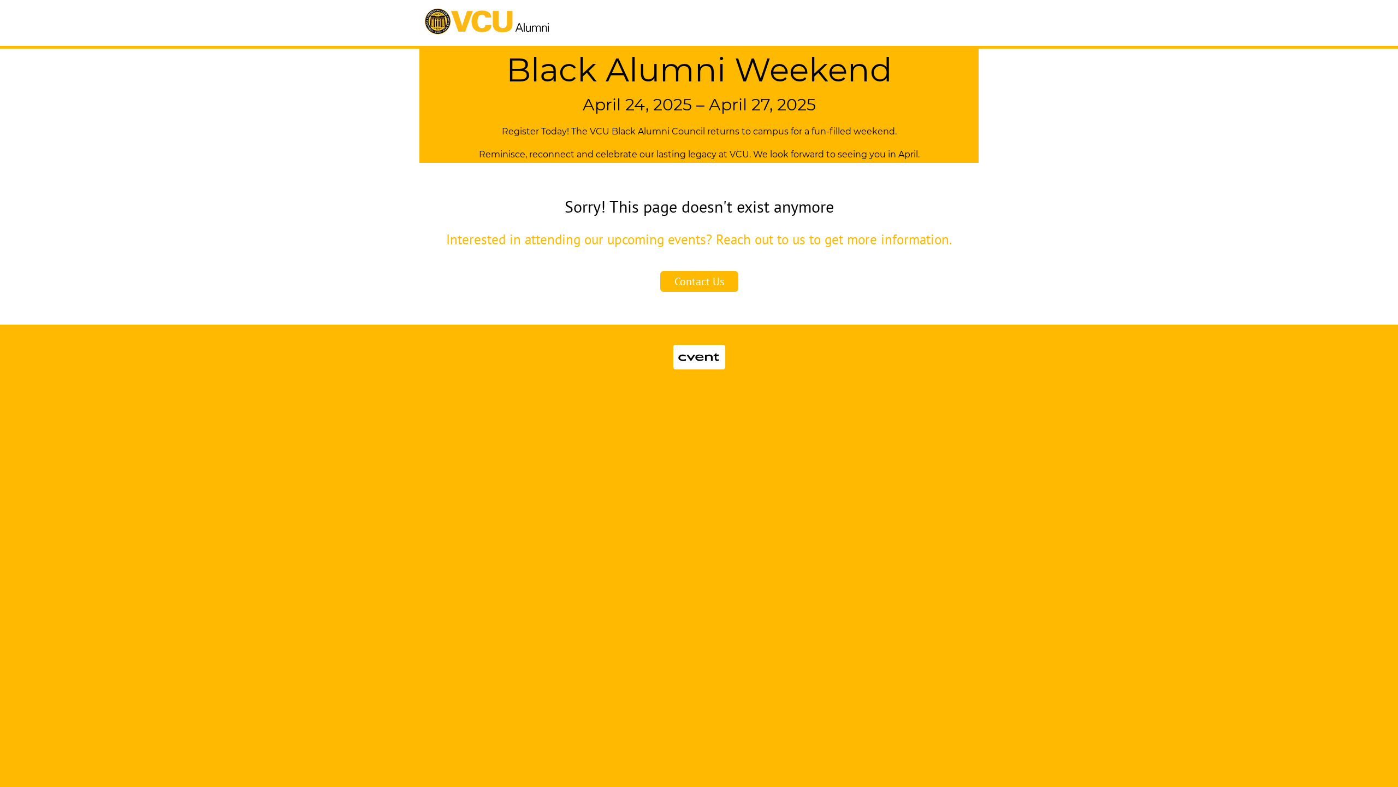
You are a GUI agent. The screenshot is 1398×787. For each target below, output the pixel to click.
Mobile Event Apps (656, 409)
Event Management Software (555, 409)
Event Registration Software (755, 409)
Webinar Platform (852, 409)
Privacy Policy (694, 422)
